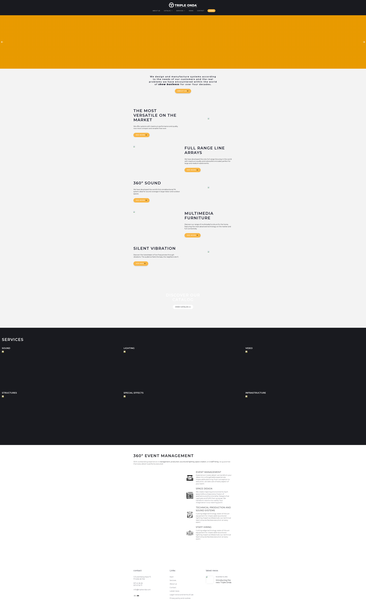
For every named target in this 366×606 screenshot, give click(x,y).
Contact (200, 11)
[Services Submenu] (185, 10)
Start (172, 577)
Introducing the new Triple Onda (223, 581)
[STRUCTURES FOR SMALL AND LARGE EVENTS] (3, 406)
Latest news (174, 591)
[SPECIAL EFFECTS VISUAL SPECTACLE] (125, 396)
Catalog (167, 11)
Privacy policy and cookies (180, 598)
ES (135, 596)
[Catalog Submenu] (172, 10)
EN (138, 596)
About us (156, 11)
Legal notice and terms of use (181, 595)
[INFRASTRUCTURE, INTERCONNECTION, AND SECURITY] (246, 406)
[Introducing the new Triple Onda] (210, 580)
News (191, 11)
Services (179, 11)
